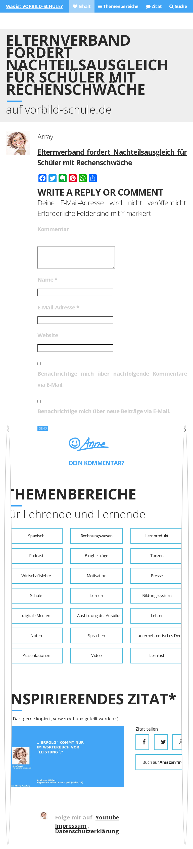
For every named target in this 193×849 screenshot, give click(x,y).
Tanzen (157, 555)
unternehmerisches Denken (160, 635)
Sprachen (96, 635)
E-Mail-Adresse (58, 307)
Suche (180, 6)
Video (96, 655)
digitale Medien (36, 615)
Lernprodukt (156, 536)
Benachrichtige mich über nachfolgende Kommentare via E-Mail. (112, 379)
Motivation (96, 575)
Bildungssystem (156, 595)
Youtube (107, 817)
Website (47, 335)
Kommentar (53, 229)
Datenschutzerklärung (87, 831)
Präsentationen (36, 655)
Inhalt (84, 6)
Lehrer (157, 615)
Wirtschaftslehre (36, 575)
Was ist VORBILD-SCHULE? (34, 6)
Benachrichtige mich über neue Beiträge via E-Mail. (103, 411)
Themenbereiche (120, 6)
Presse (157, 575)
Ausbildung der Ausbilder (100, 615)
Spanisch (36, 536)
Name (47, 279)
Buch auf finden (162, 762)
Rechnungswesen (97, 536)
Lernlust (156, 655)
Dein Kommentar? (96, 463)
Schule (36, 595)
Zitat (156, 6)
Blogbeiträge (96, 555)
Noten (36, 635)
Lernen (96, 595)
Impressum (70, 825)
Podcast (36, 555)
